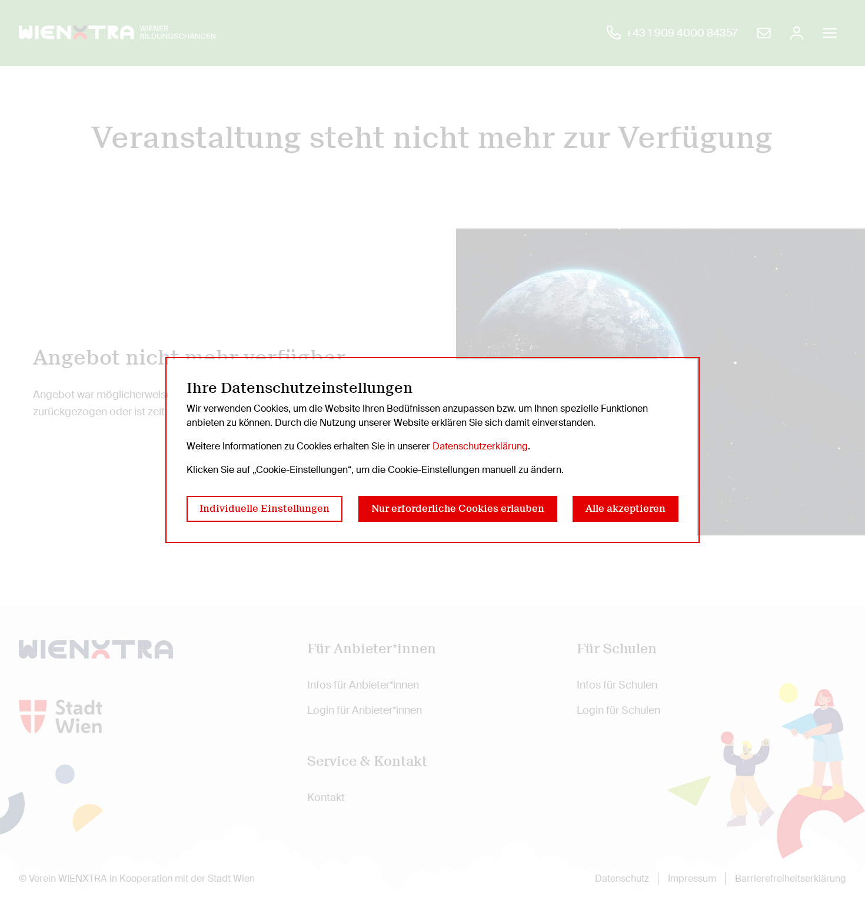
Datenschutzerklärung (480, 446)
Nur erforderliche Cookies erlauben (457, 508)
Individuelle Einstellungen (264, 508)
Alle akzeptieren (625, 508)
